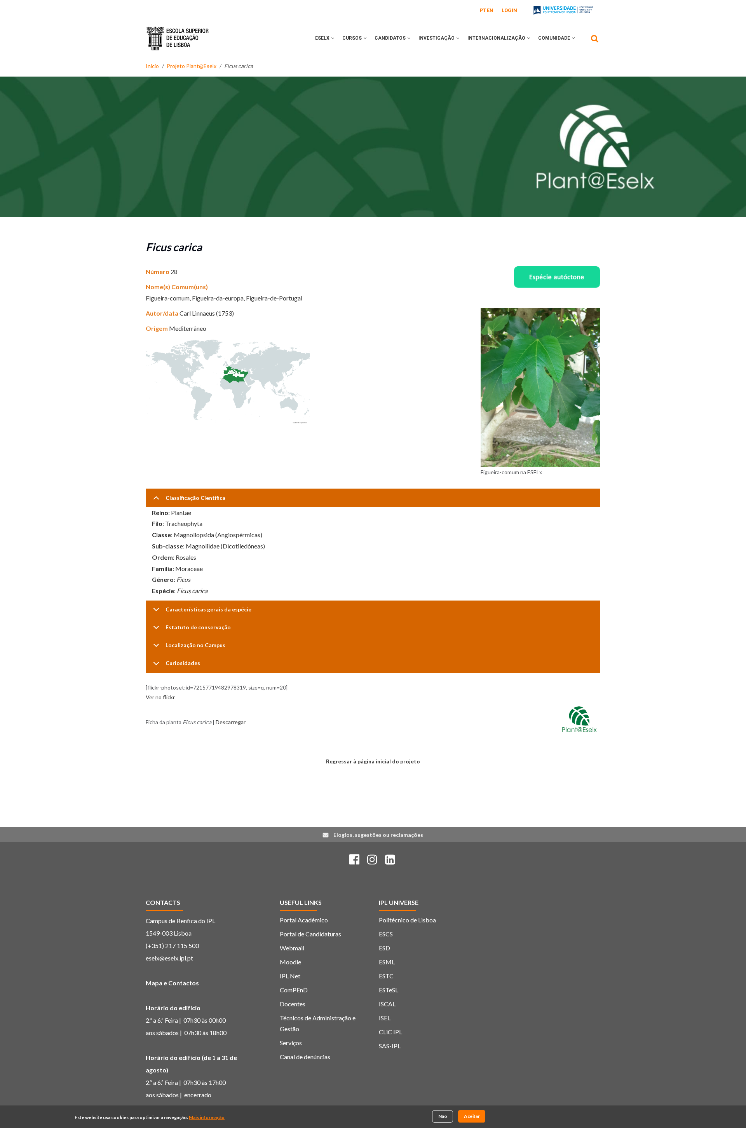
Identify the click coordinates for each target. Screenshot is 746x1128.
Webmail (292, 948)
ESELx (323, 38)
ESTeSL (388, 990)
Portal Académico (304, 920)
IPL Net (290, 976)
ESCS (386, 934)
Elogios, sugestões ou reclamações (378, 834)
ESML (387, 962)
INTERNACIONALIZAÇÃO (496, 38)
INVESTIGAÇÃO (437, 38)
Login (509, 10)
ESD (384, 948)
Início (152, 66)
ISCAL (387, 1004)
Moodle (290, 962)
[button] (333, 38)
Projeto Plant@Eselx (191, 66)
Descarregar (231, 722)
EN (490, 10)
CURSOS (352, 38)
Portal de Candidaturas (310, 934)
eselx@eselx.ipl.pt (169, 958)
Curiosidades (183, 663)
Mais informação (207, 1118)
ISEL (384, 1017)
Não (442, 1116)
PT (483, 10)
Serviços (291, 1042)
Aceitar (472, 1116)
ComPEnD (294, 990)
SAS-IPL (390, 1045)
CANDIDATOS (391, 38)
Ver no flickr (160, 697)
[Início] (177, 32)
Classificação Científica (195, 497)
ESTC (386, 976)
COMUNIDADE (554, 38)
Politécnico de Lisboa (407, 920)
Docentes (292, 1004)
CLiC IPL (390, 1031)
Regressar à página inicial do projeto (373, 761)
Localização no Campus (195, 645)
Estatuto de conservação (198, 627)
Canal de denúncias (305, 1056)
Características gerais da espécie (208, 609)
